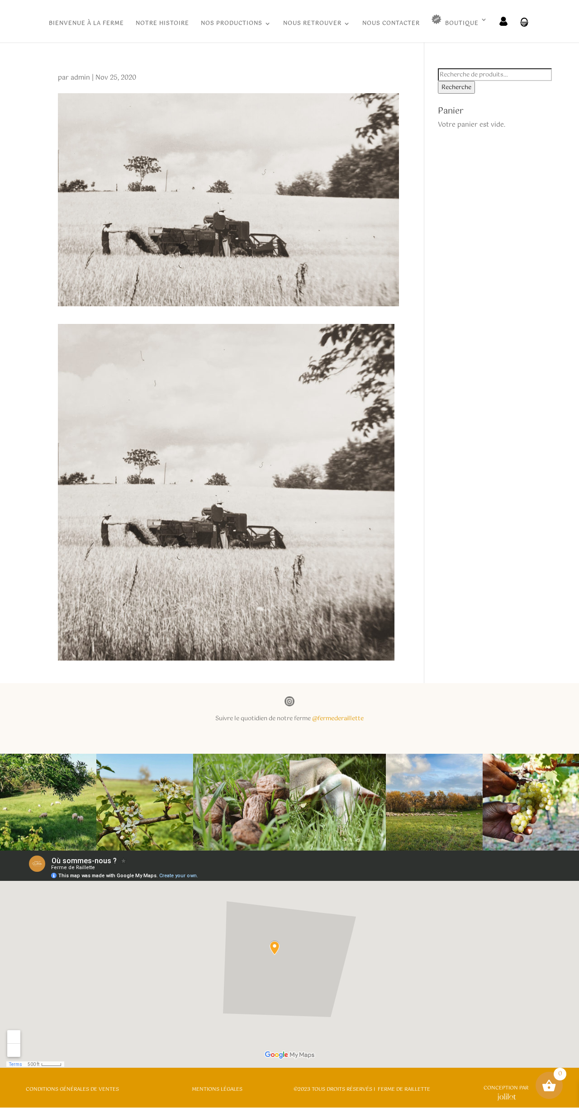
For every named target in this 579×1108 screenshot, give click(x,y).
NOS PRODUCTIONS (231, 24)
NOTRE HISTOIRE (162, 24)
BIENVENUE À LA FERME (86, 24)
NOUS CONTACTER (391, 24)
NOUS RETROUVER (312, 24)
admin (80, 77)
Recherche (456, 87)
